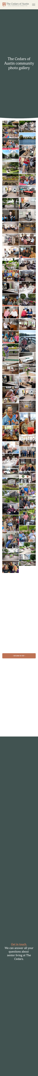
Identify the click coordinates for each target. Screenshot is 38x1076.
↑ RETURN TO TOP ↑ (19, 656)
